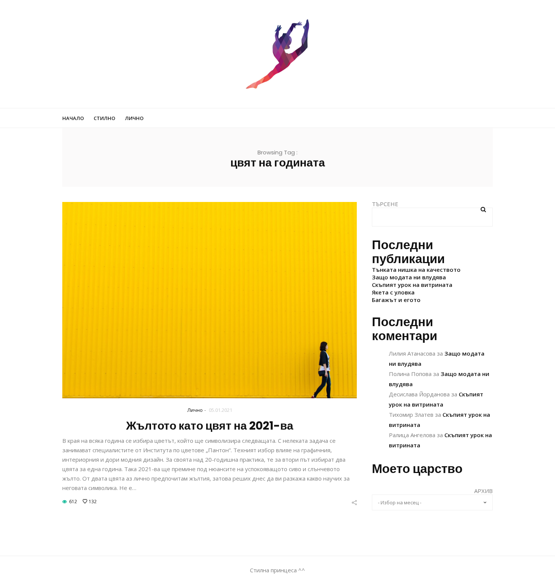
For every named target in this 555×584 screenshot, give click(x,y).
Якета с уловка (393, 292)
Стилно (104, 118)
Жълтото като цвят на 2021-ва (209, 426)
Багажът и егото (396, 300)
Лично (134, 118)
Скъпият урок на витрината (412, 284)
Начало (73, 118)
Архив (483, 491)
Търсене (385, 204)
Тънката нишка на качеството (416, 269)
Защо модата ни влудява (409, 277)
